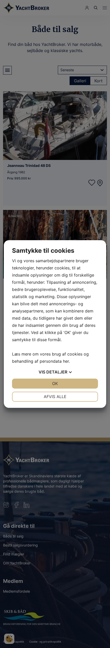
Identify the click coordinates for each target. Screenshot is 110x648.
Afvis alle (55, 396)
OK (55, 383)
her (66, 361)
